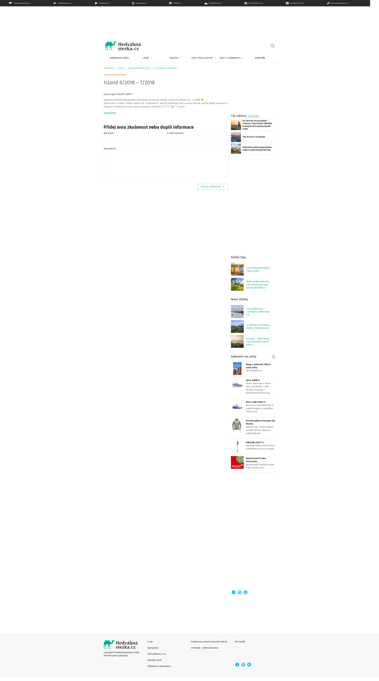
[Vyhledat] (272, 46)
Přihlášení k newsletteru (159, 666)
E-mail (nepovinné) (175, 133)
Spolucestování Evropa (139, 68)
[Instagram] (239, 592)
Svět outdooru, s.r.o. (156, 654)
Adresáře (260, 58)
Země (146, 58)
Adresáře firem (154, 660)
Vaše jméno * (109, 133)
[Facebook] (233, 592)
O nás (150, 641)
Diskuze (174, 58)
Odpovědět (110, 113)
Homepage (109, 68)
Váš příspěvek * (110, 148)
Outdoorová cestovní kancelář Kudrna (209, 641)
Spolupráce (152, 648)
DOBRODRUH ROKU (119, 58)
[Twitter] (245, 592)
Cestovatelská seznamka (165, 68)
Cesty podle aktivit (202, 58)
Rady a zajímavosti (230, 58)
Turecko (253, 116)
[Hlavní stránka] (121, 45)
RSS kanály (240, 641)
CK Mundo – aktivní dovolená (204, 648)
